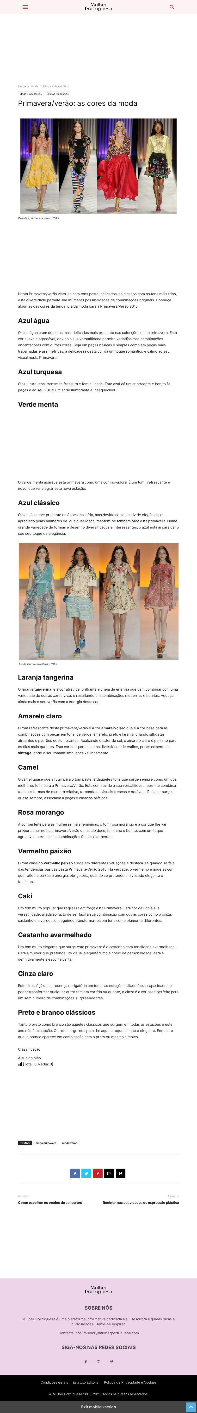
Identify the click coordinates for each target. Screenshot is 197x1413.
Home (22, 86)
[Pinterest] (111, 1362)
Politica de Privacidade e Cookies (130, 1382)
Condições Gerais (54, 1382)
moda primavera (46, 1143)
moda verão (69, 1143)
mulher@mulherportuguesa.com (111, 1333)
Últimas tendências (57, 93)
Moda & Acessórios (56, 86)
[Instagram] (98, 1362)
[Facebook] (85, 1362)
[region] (98, 51)
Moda (34, 86)
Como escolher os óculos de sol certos (50, 1202)
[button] (25, 7)
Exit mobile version (98, 1406)
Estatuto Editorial (86, 1382)
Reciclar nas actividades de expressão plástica (141, 1202)
